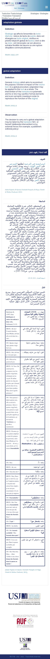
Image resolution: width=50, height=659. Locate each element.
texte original (22, 38)
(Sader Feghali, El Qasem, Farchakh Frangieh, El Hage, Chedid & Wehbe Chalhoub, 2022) (23, 570)
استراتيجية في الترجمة (34, 164)
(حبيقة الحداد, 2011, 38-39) (36, 278)
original (35, 98)
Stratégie (9, 34)
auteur (31, 41)
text (22, 89)
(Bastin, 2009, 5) (11, 105)
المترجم (13, 164)
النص (36, 180)
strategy (16, 82)
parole (33, 36)
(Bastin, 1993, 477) (11, 55)
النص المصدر (17, 168)
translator (26, 91)
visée (10, 43)
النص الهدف (34, 166)
